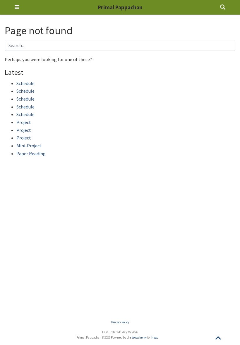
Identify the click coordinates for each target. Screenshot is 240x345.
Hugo (154, 337)
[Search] (222, 7)
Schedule (25, 83)
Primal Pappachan (120, 7)
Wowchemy (139, 337)
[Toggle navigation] (17, 7)
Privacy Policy (120, 322)
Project (23, 122)
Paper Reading (31, 153)
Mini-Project (29, 146)
